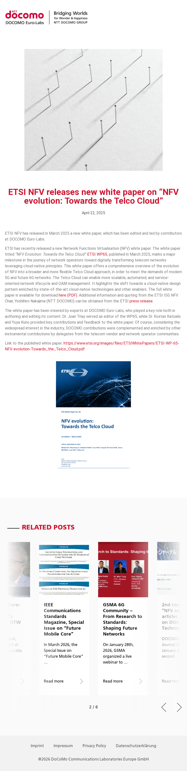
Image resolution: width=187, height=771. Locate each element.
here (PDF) (68, 295)
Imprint (37, 746)
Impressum (63, 746)
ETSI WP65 (97, 254)
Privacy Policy (94, 746)
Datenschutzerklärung (136, 746)
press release (141, 301)
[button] (163, 707)
